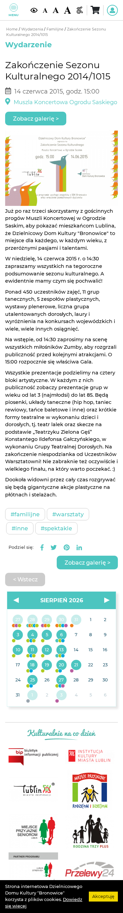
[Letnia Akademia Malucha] (18, 635)
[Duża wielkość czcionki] (67, 10)
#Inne (20, 528)
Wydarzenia (32, 29)
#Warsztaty (68, 514)
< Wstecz (25, 579)
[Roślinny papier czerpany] (61, 695)
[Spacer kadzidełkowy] (76, 665)
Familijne (55, 29)
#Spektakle (56, 528)
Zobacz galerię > (36, 118)
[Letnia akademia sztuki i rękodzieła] (76, 620)
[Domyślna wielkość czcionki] (45, 10)
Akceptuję (103, 896)
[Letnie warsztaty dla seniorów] (47, 635)
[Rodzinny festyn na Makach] (32, 695)
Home (12, 29)
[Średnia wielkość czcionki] (56, 10)
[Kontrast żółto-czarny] (34, 10)
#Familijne (25, 514)
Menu (13, 15)
